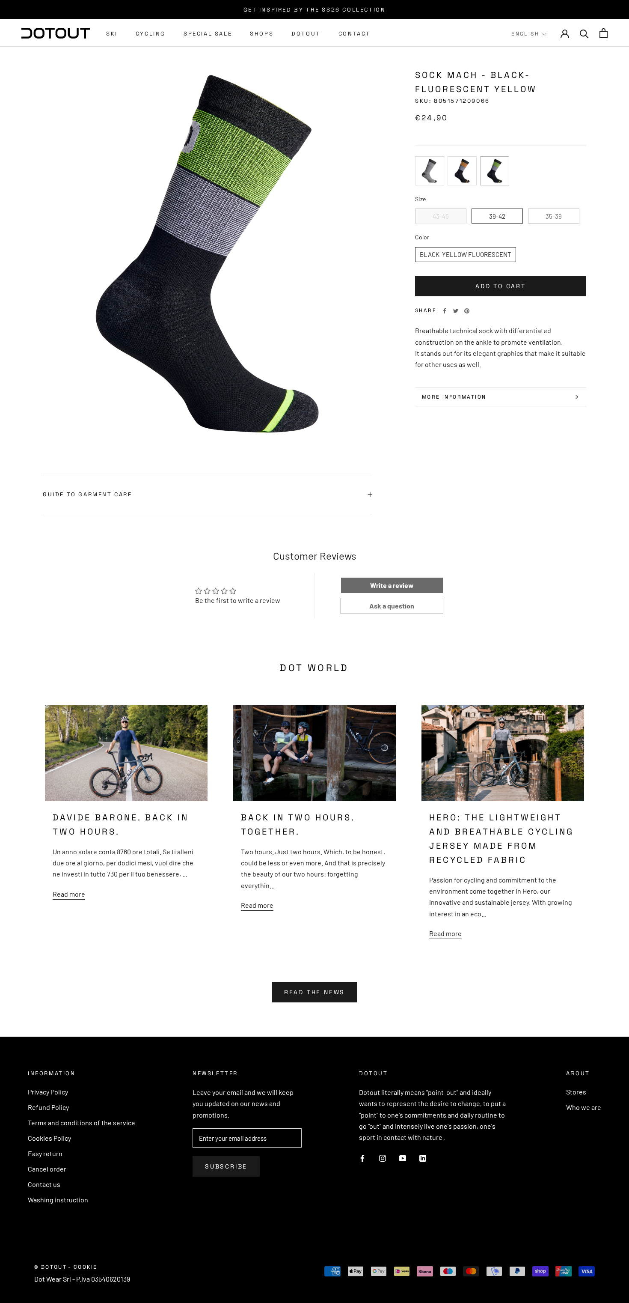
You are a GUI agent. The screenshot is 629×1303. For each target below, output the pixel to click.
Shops (261, 33)
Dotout (305, 33)
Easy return (45, 1153)
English (525, 33)
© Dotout (50, 1267)
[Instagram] (382, 1157)
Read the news (314, 992)
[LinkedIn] (422, 1157)
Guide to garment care (87, 494)
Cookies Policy (49, 1138)
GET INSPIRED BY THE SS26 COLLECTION (314, 9)
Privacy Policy (48, 1092)
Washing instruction (58, 1200)
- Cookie (82, 1267)
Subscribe (226, 1166)
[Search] (584, 33)
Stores (576, 1092)
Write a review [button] (392, 585)
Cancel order (47, 1169)
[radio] (429, 170)
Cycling (151, 33)
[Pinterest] (466, 310)
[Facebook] (444, 310)
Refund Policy (48, 1107)
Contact (354, 33)
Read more (69, 894)
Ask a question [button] (391, 606)
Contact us (44, 1184)
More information (454, 397)
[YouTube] (402, 1157)
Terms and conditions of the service (81, 1122)
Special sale (208, 33)
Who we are (583, 1107)
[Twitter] (455, 310)
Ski (112, 33)
